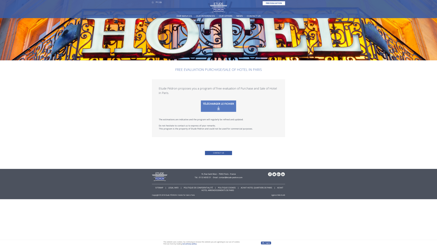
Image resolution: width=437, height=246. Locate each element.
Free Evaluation (274, 3)
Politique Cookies (227, 187)
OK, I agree (266, 243)
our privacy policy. (189, 244)
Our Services (184, 16)
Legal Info (173, 187)
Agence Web (276, 195)
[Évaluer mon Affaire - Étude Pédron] (218, 106)
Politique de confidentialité (198, 187)
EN (160, 2)
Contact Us (254, 16)
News (239, 16)
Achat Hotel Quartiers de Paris (256, 187)
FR (157, 2)
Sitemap (159, 187)
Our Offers (225, 16)
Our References (205, 16)
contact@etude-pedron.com (230, 177)
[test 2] (218, 7)
